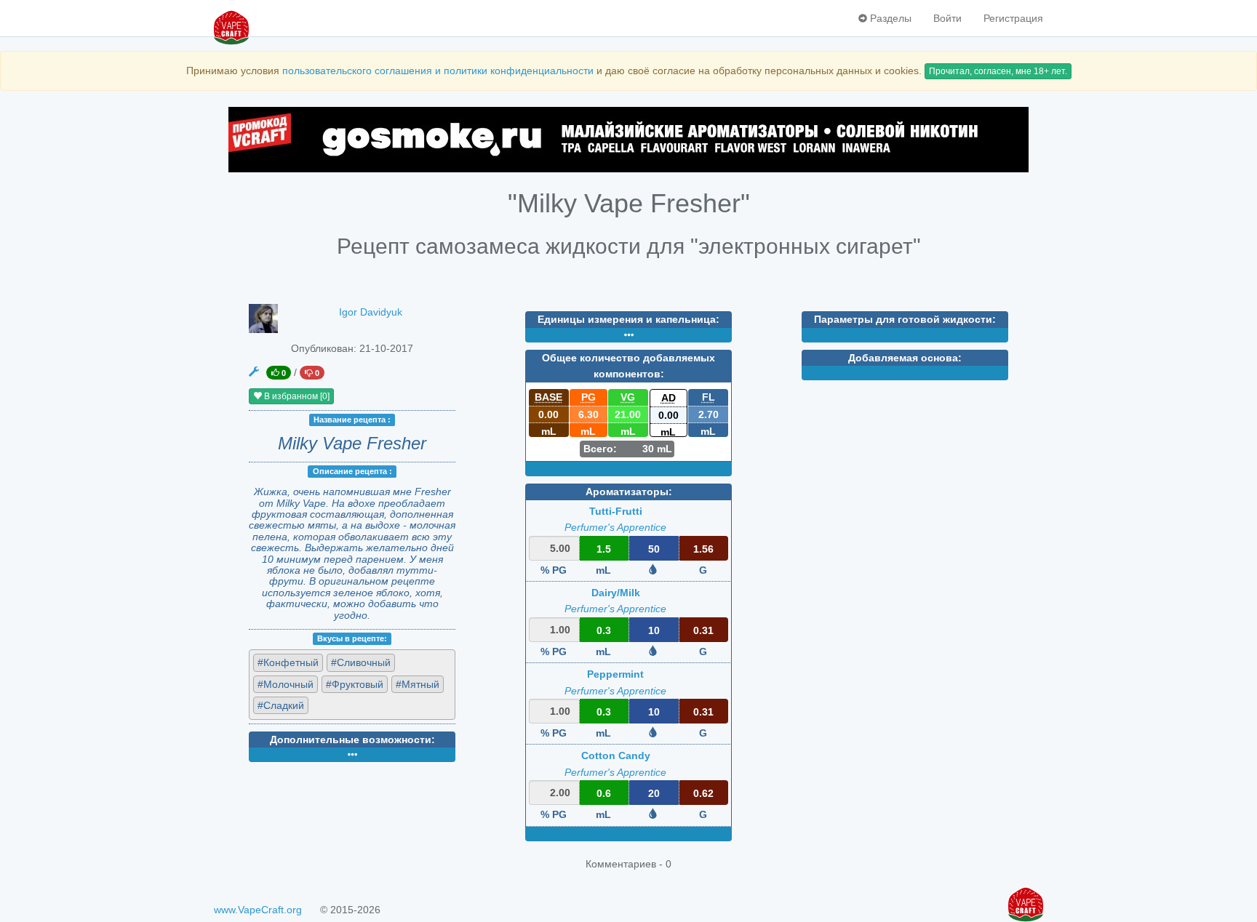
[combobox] (352, 684)
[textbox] (378, 705)
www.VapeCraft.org (258, 909)
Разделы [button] (889, 18)
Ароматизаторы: (629, 491)
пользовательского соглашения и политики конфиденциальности (438, 70)
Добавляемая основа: (905, 358)
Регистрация (1013, 18)
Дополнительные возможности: (352, 739)
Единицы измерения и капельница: (628, 319)
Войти (947, 18)
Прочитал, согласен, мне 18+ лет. (998, 71)
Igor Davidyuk (370, 312)
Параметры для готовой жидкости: (905, 319)
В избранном (296, 396)
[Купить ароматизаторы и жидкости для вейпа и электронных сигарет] (628, 139)
